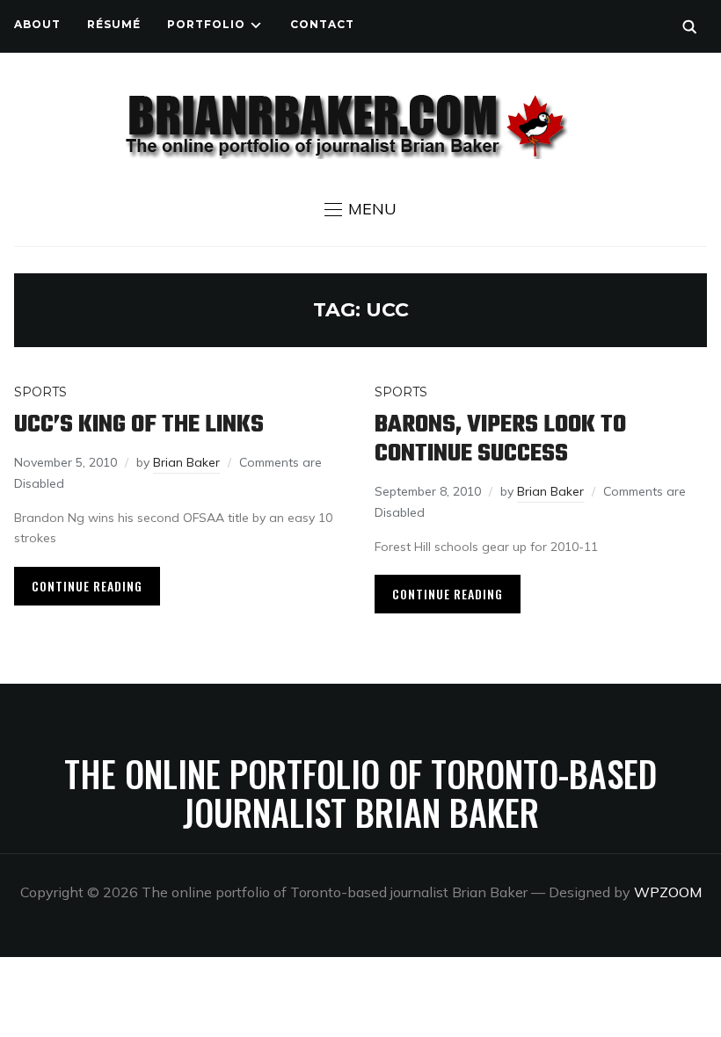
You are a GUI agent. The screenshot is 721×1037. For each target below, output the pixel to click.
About (37, 24)
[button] (360, 209)
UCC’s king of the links (139, 425)
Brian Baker (186, 462)
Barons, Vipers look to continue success (500, 439)
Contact (322, 24)
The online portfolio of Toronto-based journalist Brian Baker (360, 792)
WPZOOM (668, 892)
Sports (40, 392)
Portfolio (206, 24)
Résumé (114, 24)
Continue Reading (87, 586)
